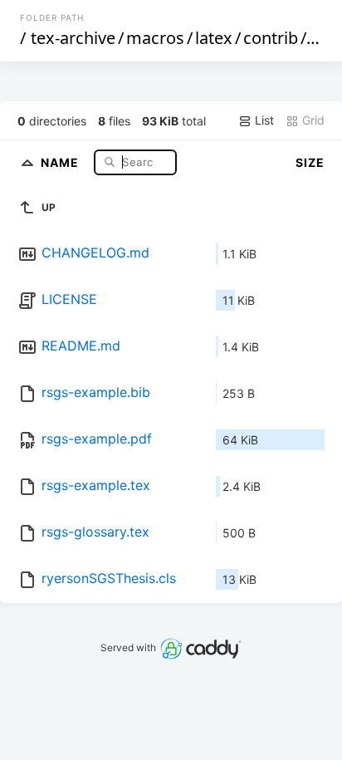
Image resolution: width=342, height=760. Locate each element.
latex (213, 38)
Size (310, 162)
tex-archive (73, 38)
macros (155, 38)
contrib (270, 38)
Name (61, 161)
